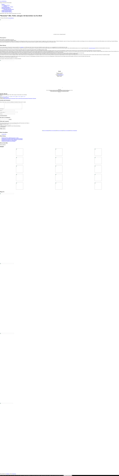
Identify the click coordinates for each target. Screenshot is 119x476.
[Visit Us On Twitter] (59, 130)
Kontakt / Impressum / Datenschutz (7, 11)
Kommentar (2, 108)
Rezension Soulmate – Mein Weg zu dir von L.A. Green (10, 137)
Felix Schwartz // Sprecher (6, 5)
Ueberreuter (34, 98)
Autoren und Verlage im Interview (7, 10)
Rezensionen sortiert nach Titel (6, 8)
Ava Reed (21, 47)
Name (1, 110)
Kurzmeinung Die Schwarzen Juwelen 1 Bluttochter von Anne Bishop (12, 139)
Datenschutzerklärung (68, 475)
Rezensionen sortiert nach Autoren (9, 9)
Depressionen (30, 98)
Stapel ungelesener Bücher (6, 7)
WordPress (7, 473)
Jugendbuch (4, 97)
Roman (8, 97)
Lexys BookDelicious (3, 1)
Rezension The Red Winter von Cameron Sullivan (9, 140)
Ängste (17, 98)
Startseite (3, 4)
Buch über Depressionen (24, 98)
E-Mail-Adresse (2, 112)
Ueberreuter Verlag (60, 74)
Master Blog (14, 473)
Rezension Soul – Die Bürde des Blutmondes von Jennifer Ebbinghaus (12, 138)
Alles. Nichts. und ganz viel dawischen (9, 98)
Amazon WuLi (4, 134)
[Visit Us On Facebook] (52, 130)
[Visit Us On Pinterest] (45, 130)
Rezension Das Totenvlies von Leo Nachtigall (8, 141)
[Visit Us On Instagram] (73, 130)
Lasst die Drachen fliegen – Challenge (7, 6)
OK (64, 475)
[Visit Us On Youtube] (66, 130)
